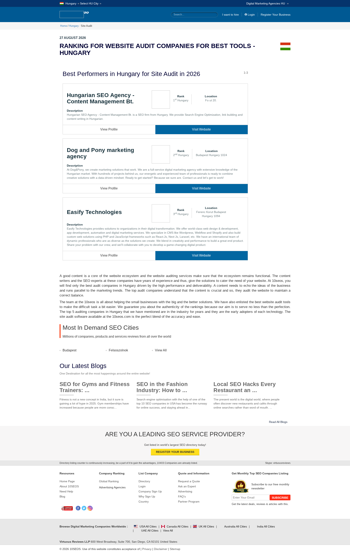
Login (251, 14)
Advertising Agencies (112, 487)
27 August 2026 (73, 38)
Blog (62, 496)
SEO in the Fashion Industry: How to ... (162, 385)
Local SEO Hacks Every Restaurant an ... (244, 385)
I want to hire (230, 14)
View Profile (109, 129)
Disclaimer (160, 549)
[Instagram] (90, 508)
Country (144, 501)
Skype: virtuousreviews (277, 463)
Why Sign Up (147, 496)
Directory (144, 481)
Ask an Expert (187, 486)
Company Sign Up (150, 491)
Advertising (185, 491)
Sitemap (175, 549)
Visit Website (201, 129)
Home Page (67, 481)
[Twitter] (84, 508)
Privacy (147, 549)
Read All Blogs (278, 422)
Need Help (66, 491)
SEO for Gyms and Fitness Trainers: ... (95, 385)
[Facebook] (78, 508)
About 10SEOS (69, 486)
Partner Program (189, 501)
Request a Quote (189, 481)
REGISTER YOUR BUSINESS (175, 452)
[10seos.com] (72, 14)
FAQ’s (182, 496)
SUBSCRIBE (280, 497)
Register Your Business (275, 14)
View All (161, 350)
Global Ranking (109, 481)
